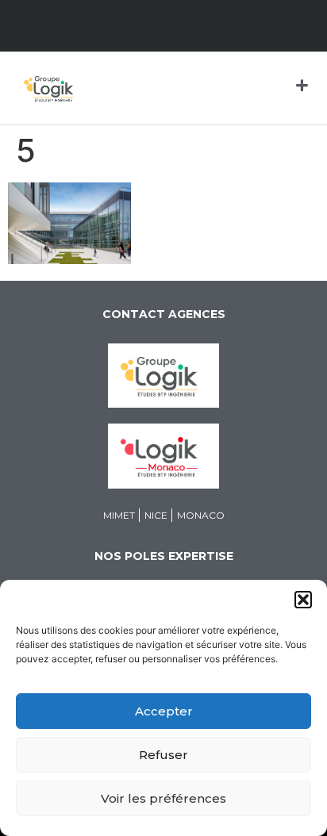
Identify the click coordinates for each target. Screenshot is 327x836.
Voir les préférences (163, 798)
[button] (303, 600)
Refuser (163, 754)
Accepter (164, 711)
